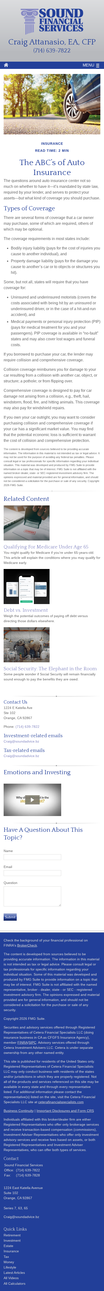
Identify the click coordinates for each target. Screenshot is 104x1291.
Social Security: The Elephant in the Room (50, 668)
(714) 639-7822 (27, 727)
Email (8, 867)
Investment (12, 1240)
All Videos (11, 1278)
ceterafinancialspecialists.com (61, 1102)
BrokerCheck (27, 945)
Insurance (11, 1251)
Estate (8, 1246)
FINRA (22, 1042)
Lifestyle (10, 1267)
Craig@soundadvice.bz (21, 741)
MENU (88, 65)
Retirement (12, 1235)
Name (8, 851)
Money (9, 1262)
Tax (6, 1257)
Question (10, 883)
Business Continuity (19, 1111)
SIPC (32, 1042)
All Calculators (14, 1283)
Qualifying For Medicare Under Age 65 (46, 547)
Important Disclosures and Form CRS (65, 1111)
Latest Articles (14, 1273)
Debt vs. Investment (26, 610)
